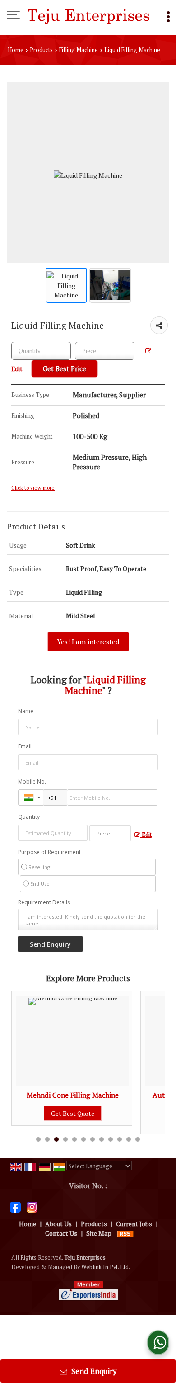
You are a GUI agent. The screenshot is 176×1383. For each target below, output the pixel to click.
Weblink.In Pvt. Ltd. (105, 1267)
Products (41, 50)
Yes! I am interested (88, 641)
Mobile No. (32, 781)
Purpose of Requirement (49, 852)
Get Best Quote (72, 1113)
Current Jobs (134, 1223)
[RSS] (125, 1233)
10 (119, 1139)
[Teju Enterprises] (88, 15)
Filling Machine (78, 50)
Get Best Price (64, 368)
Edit (146, 835)
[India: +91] (30, 797)
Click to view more (33, 487)
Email (25, 746)
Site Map (98, 1233)
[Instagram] (32, 1206)
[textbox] (104, 351)
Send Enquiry (93, 1371)
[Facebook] (15, 1206)
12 (137, 1139)
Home (15, 50)
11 (128, 1139)
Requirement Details (44, 902)
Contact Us (61, 1233)
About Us (58, 1223)
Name (25, 711)
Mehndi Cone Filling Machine (73, 1095)
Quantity (29, 817)
